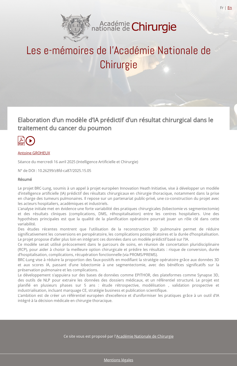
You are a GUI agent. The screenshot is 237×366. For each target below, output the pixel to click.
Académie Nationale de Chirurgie (145, 336)
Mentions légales (118, 360)
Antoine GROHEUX (34, 152)
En (230, 7)
